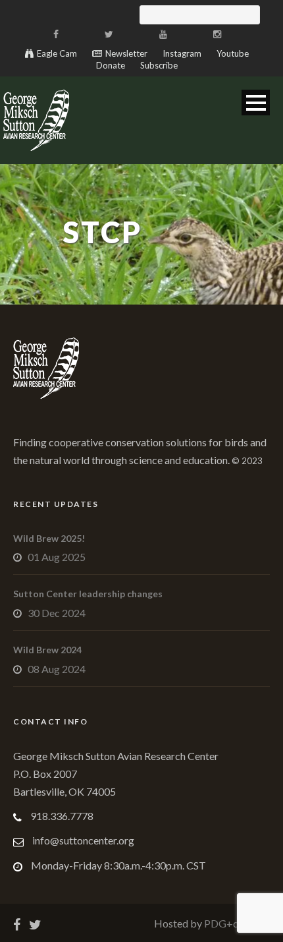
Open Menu (256, 102)
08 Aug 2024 (57, 668)
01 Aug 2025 (57, 556)
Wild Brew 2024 (47, 649)
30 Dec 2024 (57, 612)
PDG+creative (236, 923)
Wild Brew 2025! (49, 538)
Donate (110, 65)
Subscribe (159, 65)
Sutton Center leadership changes (88, 593)
